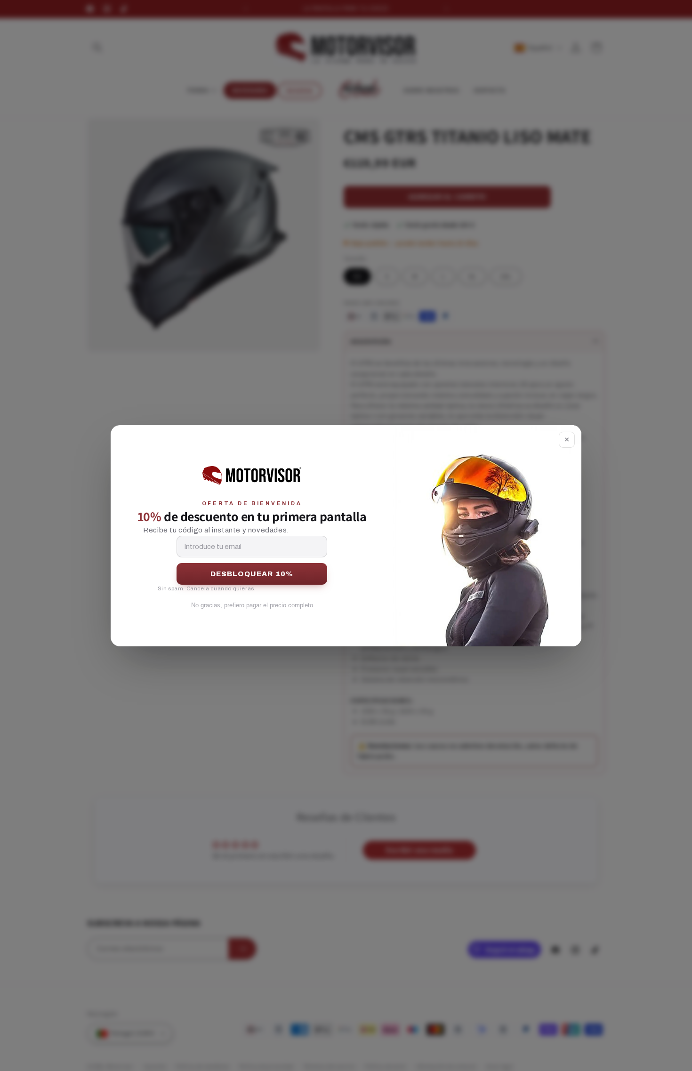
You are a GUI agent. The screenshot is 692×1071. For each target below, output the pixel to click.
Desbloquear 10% (252, 574)
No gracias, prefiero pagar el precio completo (252, 605)
